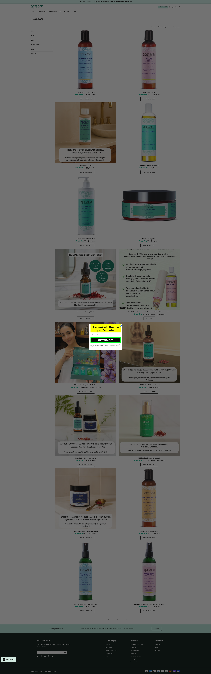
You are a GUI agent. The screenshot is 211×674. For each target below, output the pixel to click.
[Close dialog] (121, 326)
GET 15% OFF (105, 340)
